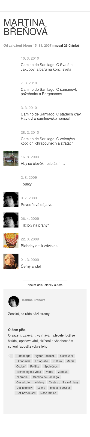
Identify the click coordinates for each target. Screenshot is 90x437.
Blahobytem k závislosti (40, 245)
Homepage (23, 356)
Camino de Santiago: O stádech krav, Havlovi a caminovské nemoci (51, 116)
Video (49, 371)
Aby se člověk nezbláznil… (43, 163)
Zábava (63, 371)
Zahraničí (22, 377)
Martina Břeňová (33, 299)
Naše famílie (48, 393)
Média (71, 361)
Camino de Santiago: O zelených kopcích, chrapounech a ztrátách (48, 141)
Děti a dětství (24, 387)
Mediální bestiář (60, 387)
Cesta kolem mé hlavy (30, 382)
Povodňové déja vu (36, 204)
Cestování (66, 356)
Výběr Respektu (45, 356)
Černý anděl (31, 266)
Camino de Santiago (46, 377)
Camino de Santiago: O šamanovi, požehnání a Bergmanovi (49, 91)
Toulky (26, 184)
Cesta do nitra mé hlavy (63, 382)
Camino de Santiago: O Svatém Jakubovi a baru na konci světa (46, 67)
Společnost (51, 366)
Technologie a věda (28, 371)
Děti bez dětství (26, 393)
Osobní (20, 366)
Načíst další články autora (45, 284)
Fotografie (41, 361)
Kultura (57, 361)
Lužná (41, 387)
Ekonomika (23, 361)
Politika (34, 366)
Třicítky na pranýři (35, 225)
